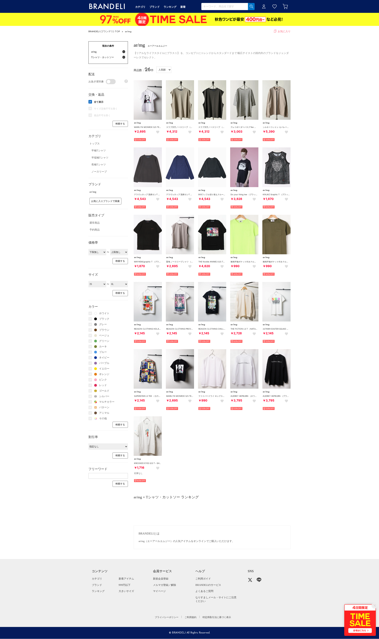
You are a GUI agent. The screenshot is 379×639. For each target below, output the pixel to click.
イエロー (104, 368)
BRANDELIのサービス (208, 584)
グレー (103, 324)
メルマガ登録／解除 (164, 584)
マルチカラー (106, 401)
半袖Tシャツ (98, 150)
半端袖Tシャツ (99, 157)
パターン (104, 407)
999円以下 (124, 584)
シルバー (104, 396)
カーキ (103, 346)
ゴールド (104, 390)
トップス (94, 143)
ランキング (98, 591)
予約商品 (94, 229)
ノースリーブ (99, 171)
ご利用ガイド (203, 578)
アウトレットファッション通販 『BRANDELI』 (107, 6)
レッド (103, 385)
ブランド (97, 584)
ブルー (103, 352)
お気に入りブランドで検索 (105, 201)
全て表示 (98, 102)
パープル (104, 363)
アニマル (104, 412)
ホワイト (104, 313)
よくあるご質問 (204, 591)
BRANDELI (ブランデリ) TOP (104, 31)
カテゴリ (97, 578)
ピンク (103, 379)
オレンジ (104, 374)
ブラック (104, 318)
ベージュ (104, 335)
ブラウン (104, 329)
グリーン (104, 340)
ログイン (264, 6)
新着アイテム (126, 578)
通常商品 (94, 222)
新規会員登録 (160, 578)
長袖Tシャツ (98, 164)
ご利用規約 (190, 617)
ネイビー (104, 357)
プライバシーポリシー (166, 617)
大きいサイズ (126, 591)
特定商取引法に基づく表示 (217, 617)
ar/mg (128, 31)
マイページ (159, 591)
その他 (103, 418)
